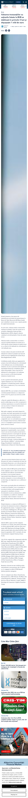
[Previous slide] (2, 6)
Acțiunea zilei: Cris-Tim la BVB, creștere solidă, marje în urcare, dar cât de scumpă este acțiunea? (14, 719)
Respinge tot (14, 794)
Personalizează (14, 790)
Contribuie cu (14, 624)
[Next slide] (26, 6)
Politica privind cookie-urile (15, 782)
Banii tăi (3, 663)
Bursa (2, 12)
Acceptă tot (14, 786)
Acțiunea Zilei (4, 690)
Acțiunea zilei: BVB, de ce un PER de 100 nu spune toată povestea (13, 693)
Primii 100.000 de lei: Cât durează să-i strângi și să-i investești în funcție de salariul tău (13, 667)
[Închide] (26, 768)
